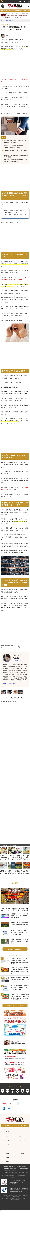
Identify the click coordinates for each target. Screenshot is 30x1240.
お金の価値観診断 (16, 10)
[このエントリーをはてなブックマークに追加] (22, 697)
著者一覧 (6, 1166)
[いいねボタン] (19, 646)
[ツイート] (7, 697)
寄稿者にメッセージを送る (10, 683)
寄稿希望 (24, 1166)
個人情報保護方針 (7, 1171)
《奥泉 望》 (26, 614)
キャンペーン (23, 1140)
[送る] (15, 697)
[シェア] (11, 697)
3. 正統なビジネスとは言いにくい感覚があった (15, 151)
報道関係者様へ (12, 1166)
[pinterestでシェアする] (18, 697)
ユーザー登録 (22, 1126)
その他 (7, 1161)
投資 (25, 10)
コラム (22, 1153)
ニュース (8, 10)
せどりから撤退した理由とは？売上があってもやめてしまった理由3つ (15, 141)
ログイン (7, 1126)
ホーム (7, 1132)
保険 (7, 1144)
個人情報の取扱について (23, 1168)
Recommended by (22, 877)
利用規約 (15, 1168)
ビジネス (22, 1149)
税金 (23, 1144)
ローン (7, 1149)
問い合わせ (18, 1166)
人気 (2, 10)
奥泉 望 (16, 657)
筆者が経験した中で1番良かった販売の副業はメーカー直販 (16, 156)
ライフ (7, 1153)
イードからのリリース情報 (22, 1171)
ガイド (7, 1157)
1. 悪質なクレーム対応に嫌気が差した (14, 145)
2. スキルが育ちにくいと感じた (12, 148)
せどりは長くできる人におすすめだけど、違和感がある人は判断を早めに (15, 160)
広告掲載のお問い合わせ (8, 1168)
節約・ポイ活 (23, 1136)
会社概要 (14, 1171)
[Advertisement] (15, 772)
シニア (7, 1140)
